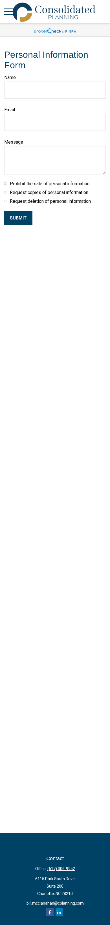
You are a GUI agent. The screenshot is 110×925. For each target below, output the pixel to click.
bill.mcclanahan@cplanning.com (55, 903)
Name (10, 77)
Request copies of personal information (49, 192)
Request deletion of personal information (50, 201)
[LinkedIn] (59, 912)
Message (13, 142)
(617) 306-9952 (61, 868)
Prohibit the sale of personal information (49, 183)
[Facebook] (50, 912)
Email (9, 109)
